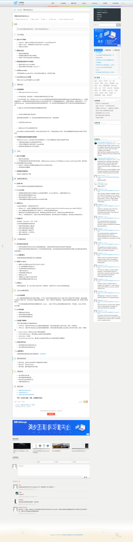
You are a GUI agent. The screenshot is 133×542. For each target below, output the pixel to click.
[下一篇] (130, 246)
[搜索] (118, 25)
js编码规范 (43, 354)
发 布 (85, 477)
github (100, 81)
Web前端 (63, 3)
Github (98, 19)
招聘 (104, 90)
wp (110, 81)
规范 (24, 401)
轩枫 (20, 492)
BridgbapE (100, 204)
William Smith (101, 175)
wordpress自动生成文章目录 (104, 67)
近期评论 (97, 139)
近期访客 (97, 123)
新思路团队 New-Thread (103, 113)
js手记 (96, 93)
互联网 (105, 3)
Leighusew (100, 216)
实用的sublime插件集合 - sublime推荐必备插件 (106, 65)
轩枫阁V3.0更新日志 (102, 12)
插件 (101, 83)
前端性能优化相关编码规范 (26, 394)
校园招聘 (98, 95)
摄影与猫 (73, 3)
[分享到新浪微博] (87, 402)
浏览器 (101, 93)
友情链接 (99, 14)
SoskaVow (100, 189)
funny (97, 69)
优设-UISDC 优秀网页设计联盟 (104, 110)
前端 (103, 95)
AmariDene (100, 279)
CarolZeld (100, 291)
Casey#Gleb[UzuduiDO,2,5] (105, 142)
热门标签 (97, 77)
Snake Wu (100, 183)
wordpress (110, 90)
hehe (20, 485)
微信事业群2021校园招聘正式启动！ (108, 143)
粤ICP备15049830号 (78, 535)
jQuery (97, 83)
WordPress (94, 3)
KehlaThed (100, 265)
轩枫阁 (18, 3)
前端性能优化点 (23, 392)
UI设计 (84, 3)
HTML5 (109, 95)
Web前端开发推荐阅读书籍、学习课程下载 (106, 55)
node (117, 83)
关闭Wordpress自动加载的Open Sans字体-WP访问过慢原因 (106, 60)
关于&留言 (116, 3)
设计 (96, 85)
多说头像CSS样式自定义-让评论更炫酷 (106, 72)
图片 (96, 81)
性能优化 (116, 88)
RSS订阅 (99, 17)
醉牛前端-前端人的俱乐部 (103, 115)
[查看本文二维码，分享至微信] (84, 402)
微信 (106, 93)
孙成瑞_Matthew (23, 507)
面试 (96, 90)
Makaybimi (100, 300)
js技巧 (106, 83)
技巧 (100, 85)
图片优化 (114, 85)
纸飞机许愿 (99, 57)
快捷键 (111, 93)
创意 (96, 88)
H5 (113, 81)
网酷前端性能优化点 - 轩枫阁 (28, 405)
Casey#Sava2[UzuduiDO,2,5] (105, 158)
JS (100, 90)
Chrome (109, 88)
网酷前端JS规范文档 (24, 390)
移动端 (112, 83)
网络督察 (21, 500)
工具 (115, 90)
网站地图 (69, 535)
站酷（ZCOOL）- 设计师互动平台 (105, 106)
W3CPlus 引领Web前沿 (102, 103)
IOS (100, 88)
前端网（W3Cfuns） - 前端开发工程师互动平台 (108, 108)
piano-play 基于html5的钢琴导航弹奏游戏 (109, 177)
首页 (52, 3)
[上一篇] (2, 246)
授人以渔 (71, 19)
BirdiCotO (100, 253)
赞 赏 (51, 414)
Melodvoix (100, 242)
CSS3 (105, 81)
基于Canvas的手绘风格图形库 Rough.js (108, 190)
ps (115, 93)
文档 (19, 401)
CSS (104, 88)
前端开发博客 (99, 117)
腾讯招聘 (106, 85)
